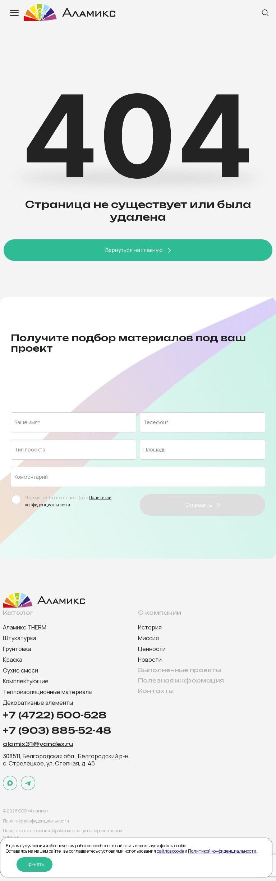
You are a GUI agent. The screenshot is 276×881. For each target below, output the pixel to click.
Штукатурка (19, 638)
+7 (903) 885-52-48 (57, 730)
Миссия (148, 638)
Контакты (156, 691)
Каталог (18, 612)
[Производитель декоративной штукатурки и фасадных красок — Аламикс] (141, 12)
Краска (12, 660)
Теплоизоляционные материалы (47, 692)
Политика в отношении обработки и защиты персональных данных (62, 834)
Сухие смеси (20, 670)
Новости (150, 660)
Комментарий (31, 476)
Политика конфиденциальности (36, 821)
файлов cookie (170, 851)
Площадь (154, 449)
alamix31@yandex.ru (38, 744)
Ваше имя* (27, 422)
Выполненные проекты (179, 670)
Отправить (198, 505)
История (150, 627)
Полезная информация (181, 680)
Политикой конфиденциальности (222, 851)
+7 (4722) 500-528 (55, 715)
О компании (159, 612)
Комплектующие (26, 681)
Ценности (152, 649)
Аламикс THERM (24, 627)
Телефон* (156, 422)
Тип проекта (29, 449)
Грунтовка (17, 649)
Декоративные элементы (38, 703)
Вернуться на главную (134, 250)
